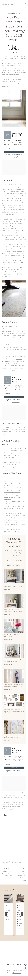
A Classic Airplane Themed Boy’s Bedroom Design (21, 874)
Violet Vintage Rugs (8, 244)
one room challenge (16, 862)
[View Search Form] (25, 4)
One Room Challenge (14, 13)
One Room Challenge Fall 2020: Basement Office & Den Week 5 (19, 917)
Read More (8, 589)
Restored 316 (17, 973)
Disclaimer (20, 967)
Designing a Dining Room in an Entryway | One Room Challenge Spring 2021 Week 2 (14, 711)
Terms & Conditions (14, 964)
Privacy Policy (9, 967)
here (17, 555)
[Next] (22, 914)
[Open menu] (22, 4)
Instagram (5, 464)
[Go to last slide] (6, 914)
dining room (5, 862)
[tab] (12, 935)
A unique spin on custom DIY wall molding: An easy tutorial (7, 873)
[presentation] (14, 576)
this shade (19, 359)
